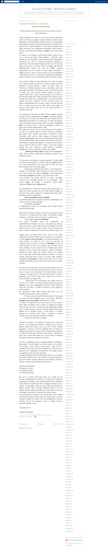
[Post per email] (35, 416)
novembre (68, 71)
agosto (67, 46)
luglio (67, 49)
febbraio (68, 63)
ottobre (68, 74)
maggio (68, 55)
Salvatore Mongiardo (54, 9)
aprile (67, 57)
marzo (67, 60)
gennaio (68, 66)
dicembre (68, 68)
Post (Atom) (28, 428)
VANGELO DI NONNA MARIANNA (34, 23)
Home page (41, 424)
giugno (68, 52)
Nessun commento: (26, 416)
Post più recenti (23, 424)
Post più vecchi (58, 424)
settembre (68, 77)
